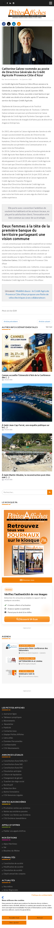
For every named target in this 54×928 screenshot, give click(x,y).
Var (5, 847)
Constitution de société (13, 863)
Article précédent (11, 321)
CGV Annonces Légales (13, 795)
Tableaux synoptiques (13, 717)
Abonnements (9, 720)
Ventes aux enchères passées (16, 811)
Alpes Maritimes (10, 844)
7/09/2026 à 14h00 (27, 671)
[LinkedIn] (10, 3)
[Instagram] (13, 3)
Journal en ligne (10, 714)
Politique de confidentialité (42, 895)
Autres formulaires (11, 792)
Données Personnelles (13, 741)
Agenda (6, 636)
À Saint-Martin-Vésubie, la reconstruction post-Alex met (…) (26, 476)
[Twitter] (4, 3)
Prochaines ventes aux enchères (17, 808)
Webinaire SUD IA (26, 674)
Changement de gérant (13, 778)
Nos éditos (8, 886)
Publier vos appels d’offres (15, 831)
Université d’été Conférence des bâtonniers (33, 649)
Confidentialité (10, 744)
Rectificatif (8, 785)
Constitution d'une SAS (13, 764)
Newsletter (8, 724)
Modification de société (13, 867)
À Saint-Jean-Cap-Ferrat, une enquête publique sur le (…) (25, 426)
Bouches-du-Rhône (12, 850)
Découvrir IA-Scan (28, 619)
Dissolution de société (13, 870)
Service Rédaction (11, 79)
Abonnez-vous (28, 580)
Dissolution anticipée (12, 771)
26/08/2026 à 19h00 (27, 645)
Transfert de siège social (14, 781)
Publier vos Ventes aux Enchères (17, 815)
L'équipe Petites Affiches (14, 734)
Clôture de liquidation (13, 774)
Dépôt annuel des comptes (14, 873)
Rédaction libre (10, 788)
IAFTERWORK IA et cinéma (30, 661)
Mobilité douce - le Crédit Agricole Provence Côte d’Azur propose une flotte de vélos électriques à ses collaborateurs (27, 294)
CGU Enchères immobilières (15, 818)
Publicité (7, 727)
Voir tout (49, 327)
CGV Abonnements (11, 748)
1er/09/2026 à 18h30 (27, 658)
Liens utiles (8, 738)
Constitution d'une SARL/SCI (16, 761)
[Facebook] (7, 3)
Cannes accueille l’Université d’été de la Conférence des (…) (26, 376)
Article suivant (44, 321)
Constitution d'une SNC (13, 767)
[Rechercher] (49, 492)
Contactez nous (10, 731)
